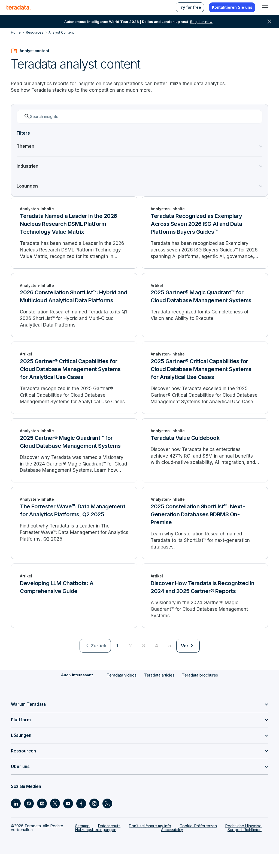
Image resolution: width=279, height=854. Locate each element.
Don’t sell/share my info (150, 825)
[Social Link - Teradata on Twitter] (55, 803)
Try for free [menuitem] (190, 7)
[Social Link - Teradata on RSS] (107, 803)
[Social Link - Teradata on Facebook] (81, 803)
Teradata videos (122, 675)
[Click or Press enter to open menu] (265, 7)
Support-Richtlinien (245, 829)
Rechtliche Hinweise (243, 825)
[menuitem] (95, 646)
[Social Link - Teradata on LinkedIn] (16, 803)
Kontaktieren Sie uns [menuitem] (232, 7)
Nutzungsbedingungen (95, 829)
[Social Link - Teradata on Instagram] (94, 803)
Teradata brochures (200, 675)
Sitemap (82, 825)
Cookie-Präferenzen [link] (198, 825)
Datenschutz (109, 825)
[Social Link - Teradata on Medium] (42, 803)
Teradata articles (159, 675)
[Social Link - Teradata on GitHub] (29, 803)
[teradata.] (19, 7)
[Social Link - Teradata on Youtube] (68, 803)
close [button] (269, 21)
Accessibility (172, 829)
